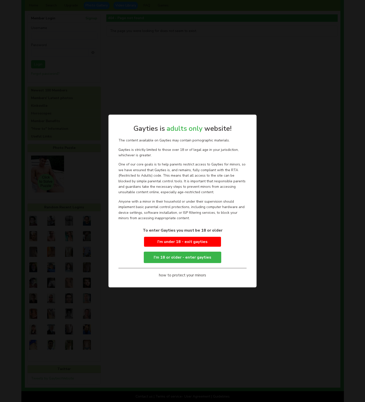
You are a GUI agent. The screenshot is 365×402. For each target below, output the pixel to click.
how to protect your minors (182, 275)
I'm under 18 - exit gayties (182, 241)
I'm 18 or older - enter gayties (182, 257)
